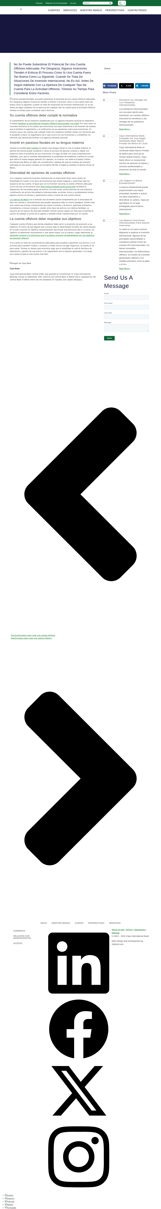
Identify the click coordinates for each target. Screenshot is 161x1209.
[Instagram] (78, 1191)
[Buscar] (110, 3)
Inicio (43, 923)
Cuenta (79, 923)
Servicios (70, 10)
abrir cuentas (32, 148)
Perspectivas (114, 10)
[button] (110, 85)
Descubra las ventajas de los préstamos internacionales (133, 102)
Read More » (124, 129)
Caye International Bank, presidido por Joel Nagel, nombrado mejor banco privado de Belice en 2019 (133, 140)
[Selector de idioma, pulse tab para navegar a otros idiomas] (122, 3)
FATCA (129, 930)
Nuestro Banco (91, 10)
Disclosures (139, 930)
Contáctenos (137, 10)
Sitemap (115, 933)
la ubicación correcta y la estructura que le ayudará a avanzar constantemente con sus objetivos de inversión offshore (52, 235)
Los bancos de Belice (19, 199)
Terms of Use (118, 930)
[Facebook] (78, 1059)
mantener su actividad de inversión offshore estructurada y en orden (48, 123)
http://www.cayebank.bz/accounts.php (58, 186)
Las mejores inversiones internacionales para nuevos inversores (134, 223)
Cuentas (54, 10)
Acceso (73, 3)
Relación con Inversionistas (56, 3)
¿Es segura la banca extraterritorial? (130, 181)
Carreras (39, 3)
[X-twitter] (78, 1120)
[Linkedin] (78, 997)
